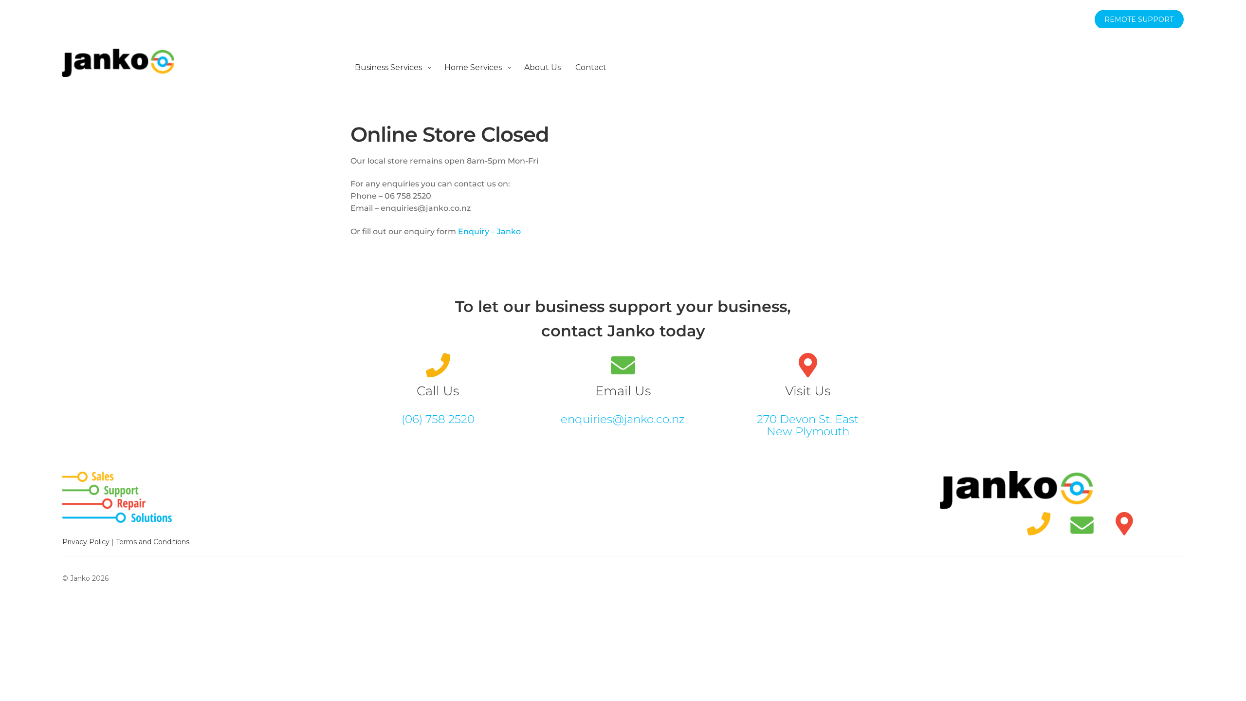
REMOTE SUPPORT (1138, 19)
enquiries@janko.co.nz (623, 419)
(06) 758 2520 (438, 419)
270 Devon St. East (808, 419)
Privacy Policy (86, 541)
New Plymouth (808, 431)
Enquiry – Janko (489, 231)
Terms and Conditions (152, 541)
